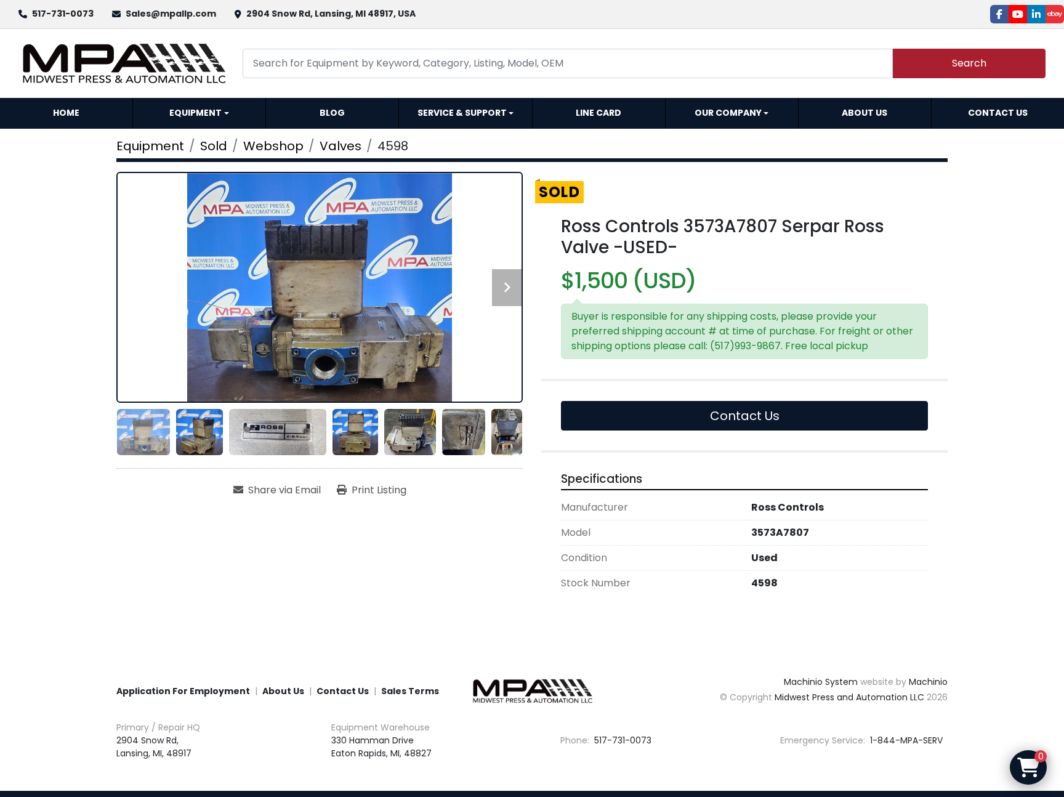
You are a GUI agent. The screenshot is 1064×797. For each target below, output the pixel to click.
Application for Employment (183, 691)
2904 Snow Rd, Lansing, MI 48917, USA (331, 13)
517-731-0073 (63, 13)
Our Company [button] (728, 113)
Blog (332, 113)
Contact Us (998, 113)
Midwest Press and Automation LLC (849, 697)
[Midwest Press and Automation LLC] (532, 690)
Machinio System (821, 682)
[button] (199, 113)
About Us (864, 113)
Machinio (928, 682)
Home (66, 113)
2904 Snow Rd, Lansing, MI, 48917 (153, 746)
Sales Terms (410, 691)
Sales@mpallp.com (171, 13)
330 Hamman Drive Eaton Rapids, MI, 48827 (381, 746)
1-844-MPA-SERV (905, 740)
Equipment (195, 113)
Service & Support (462, 113)
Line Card (598, 113)
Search (969, 63)
